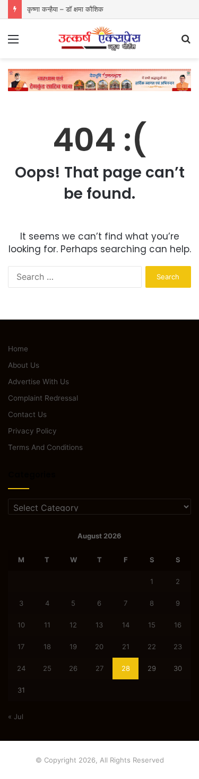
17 (21, 646)
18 (47, 646)
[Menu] (13, 43)
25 (47, 668)
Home (18, 348)
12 (73, 625)
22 (152, 646)
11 (47, 625)
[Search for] (185, 43)
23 (178, 646)
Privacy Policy (32, 431)
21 (125, 646)
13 (99, 625)
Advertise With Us (38, 381)
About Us (23, 365)
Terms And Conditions (45, 447)
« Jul (15, 716)
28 (126, 668)
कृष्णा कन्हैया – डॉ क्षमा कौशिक (65, 9)
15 (151, 625)
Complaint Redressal (43, 398)
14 (125, 625)
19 (73, 646)
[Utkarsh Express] (99, 38)
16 (177, 625)
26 (73, 668)
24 (21, 668)
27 (99, 668)
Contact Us (27, 414)
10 (21, 625)
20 (99, 646)
